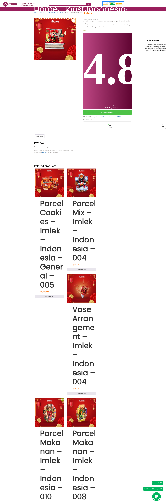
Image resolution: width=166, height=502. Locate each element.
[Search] (88, 4)
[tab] (40, 136)
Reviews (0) (39, 136)
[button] (73, 20)
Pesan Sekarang (108, 112)
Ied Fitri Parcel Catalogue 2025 (153, 489)
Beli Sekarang (49, 296)
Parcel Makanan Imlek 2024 (114, 117)
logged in (45, 152)
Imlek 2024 (102, 117)
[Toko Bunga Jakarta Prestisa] (19, 3)
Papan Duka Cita (158, 483)
